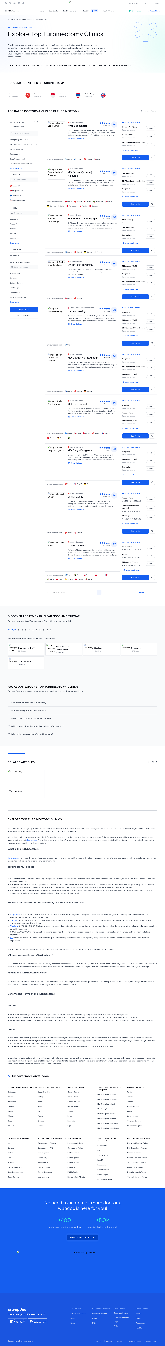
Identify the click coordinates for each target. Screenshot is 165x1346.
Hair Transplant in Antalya (107, 1094)
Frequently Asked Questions (58, 65)
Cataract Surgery (134, 1121)
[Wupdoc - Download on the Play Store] (37, 1321)
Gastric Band (73, 1097)
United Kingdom (19, 200)
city (15, 208)
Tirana (10, 1111)
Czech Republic (44, 1092)
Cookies (119, 1341)
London (11, 1106)
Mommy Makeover (104, 1179)
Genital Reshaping (45, 1172)
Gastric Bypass (73, 1106)
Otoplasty (16, 154)
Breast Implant (103, 1170)
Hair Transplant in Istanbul (107, 1123)
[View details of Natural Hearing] (56, 312)
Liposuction (127, 547)
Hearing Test (127, 135)
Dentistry (13, 278)
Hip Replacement (15, 1167)
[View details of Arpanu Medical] (56, 547)
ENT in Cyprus (73, 1158)
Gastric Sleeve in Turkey (137, 1158)
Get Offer (89, 11)
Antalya (14, 233)
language (18, 249)
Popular (12, 630)
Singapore (17, 191)
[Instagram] (10, 3)
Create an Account (78, 1313)
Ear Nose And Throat (18, 297)
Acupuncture (15, 273)
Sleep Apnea (127, 516)
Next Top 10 (145, 592)
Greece (41, 1121)
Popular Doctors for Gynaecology (52, 1138)
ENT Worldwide (74, 1138)
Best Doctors (54, 11)
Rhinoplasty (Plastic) (130, 562)
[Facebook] (6, 3)
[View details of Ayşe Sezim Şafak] (56, 127)
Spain (40, 1106)
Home (41, 11)
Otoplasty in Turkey (75, 1148)
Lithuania (71, 1121)
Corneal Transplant (134, 1126)
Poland (40, 1116)
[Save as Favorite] (152, 157)
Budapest (12, 1092)
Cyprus (40, 1126)
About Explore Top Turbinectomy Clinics (112, 65)
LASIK (129, 1111)
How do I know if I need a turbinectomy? (29, 702)
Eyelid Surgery (103, 1174)
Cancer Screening (45, 1167)
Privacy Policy (151, 1341)
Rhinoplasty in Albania (76, 1177)
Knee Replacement (15, 1172)
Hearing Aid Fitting (129, 127)
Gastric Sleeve (73, 1092)
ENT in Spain (73, 1172)
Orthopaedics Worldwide (18, 1138)
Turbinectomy (18, 126)
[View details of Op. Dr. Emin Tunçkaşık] (56, 266)
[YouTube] (14, 3)
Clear (36, 122)
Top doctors (14, 65)
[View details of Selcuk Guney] (56, 498)
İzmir (13, 229)
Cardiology (14, 288)
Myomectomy (43, 1177)
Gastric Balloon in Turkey (137, 1177)
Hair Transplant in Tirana (107, 1109)
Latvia (70, 1116)
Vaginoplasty (43, 1162)
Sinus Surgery (17, 159)
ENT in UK (71, 1167)
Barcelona (12, 1101)
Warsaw (11, 1116)
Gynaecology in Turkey (47, 1143)
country (17, 175)
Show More (14, 168)
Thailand (16, 195)
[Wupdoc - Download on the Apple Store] (17, 1321)
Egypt (70, 1126)
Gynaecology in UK (45, 1148)
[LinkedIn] (19, 3)
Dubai (10, 1121)
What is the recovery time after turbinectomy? (32, 734)
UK (39, 1111)
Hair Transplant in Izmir (106, 1104)
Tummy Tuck (102, 1155)
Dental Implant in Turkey (137, 1172)
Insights (139, 1328)
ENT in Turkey (73, 1153)
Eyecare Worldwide (135, 1087)
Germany (11, 1148)
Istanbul (11, 1126)
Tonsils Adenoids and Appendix (130, 507)
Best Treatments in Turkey (138, 1138)
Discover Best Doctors (80, 1237)
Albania (40, 1101)
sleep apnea (31, 840)
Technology (140, 1323)
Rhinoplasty (102, 1145)
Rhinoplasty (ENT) (19, 140)
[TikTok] (23, 3)
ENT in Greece (73, 1162)
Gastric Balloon (74, 1101)
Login (73, 1318)
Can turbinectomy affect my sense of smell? (31, 718)
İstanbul (14, 219)
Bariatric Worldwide (76, 1087)
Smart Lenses (132, 1116)
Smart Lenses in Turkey (136, 1162)
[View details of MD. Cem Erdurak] (56, 405)
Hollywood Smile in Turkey (137, 1143)
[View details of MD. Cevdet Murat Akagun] (56, 359)
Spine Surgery (13, 1177)
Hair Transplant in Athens (107, 1099)
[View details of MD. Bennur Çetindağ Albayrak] (56, 173)
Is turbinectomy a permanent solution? (28, 710)
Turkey (16, 186)
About (99, 1341)
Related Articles (82, 65)
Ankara (14, 224)
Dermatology (15, 293)
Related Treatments (32, 65)
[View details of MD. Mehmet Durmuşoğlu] (56, 220)
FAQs (73, 1323)
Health (138, 1313)
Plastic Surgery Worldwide (49, 1087)
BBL (99, 1150)
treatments (25, 122)
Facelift (125, 554)
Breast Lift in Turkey (135, 1167)
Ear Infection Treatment (21, 164)
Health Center (108, 11)
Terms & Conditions (134, 1341)
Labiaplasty (42, 1158)
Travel (138, 1318)
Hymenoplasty (43, 1153)
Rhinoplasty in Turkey (76, 1143)
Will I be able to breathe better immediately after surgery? (37, 726)
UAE (9, 1158)
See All (151, 762)
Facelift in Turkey (134, 1153)
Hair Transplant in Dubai (106, 1118)
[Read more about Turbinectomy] (26, 779)
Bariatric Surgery (16, 283)
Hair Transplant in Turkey (137, 1148)
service (17, 256)
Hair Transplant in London (107, 1114)
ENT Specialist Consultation (23, 144)
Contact (109, 1341)
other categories (22, 262)
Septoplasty (17, 149)
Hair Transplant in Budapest (108, 1128)
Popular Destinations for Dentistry (22, 1087)
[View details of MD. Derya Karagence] (56, 452)
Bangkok (14, 238)
